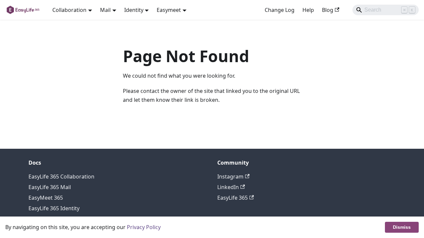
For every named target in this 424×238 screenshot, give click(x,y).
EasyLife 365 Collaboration (61, 176)
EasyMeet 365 (45, 197)
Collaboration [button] (69, 10)
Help (308, 10)
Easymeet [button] (169, 10)
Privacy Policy (144, 227)
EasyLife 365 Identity (54, 208)
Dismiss (402, 227)
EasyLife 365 (232, 197)
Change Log (279, 10)
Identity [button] (133, 10)
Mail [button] (105, 10)
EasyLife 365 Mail (49, 187)
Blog (327, 10)
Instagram (230, 176)
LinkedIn (228, 187)
